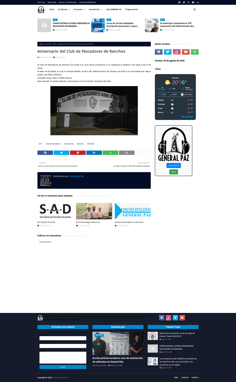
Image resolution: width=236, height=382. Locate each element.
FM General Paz (101, 365)
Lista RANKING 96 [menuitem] (113, 9)
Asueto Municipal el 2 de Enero (129, 222)
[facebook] (179, 2)
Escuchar (173, 165)
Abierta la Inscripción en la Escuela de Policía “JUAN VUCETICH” (177, 335)
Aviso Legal (52, 2)
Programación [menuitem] (131, 9)
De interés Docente (46, 222)
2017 (54, 44)
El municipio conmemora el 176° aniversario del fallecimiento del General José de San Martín (176, 25)
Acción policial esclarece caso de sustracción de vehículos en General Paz (117, 360)
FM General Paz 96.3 (60, 378)
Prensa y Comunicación (67, 2)
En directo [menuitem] (62, 9)
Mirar (173, 172)
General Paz (68, 144)
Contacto (195, 377)
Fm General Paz (46, 57)
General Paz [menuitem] (94, 9)
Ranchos (80, 144)
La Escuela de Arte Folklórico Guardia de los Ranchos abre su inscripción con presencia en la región (178, 361)
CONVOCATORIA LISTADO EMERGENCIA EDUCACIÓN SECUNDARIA (71, 24)
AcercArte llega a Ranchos (88, 222)
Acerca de (41, 2)
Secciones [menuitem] (78, 9)
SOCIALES (90, 144)
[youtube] (193, 2)
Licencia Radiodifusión (87, 2)
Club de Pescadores (53, 144)
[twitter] (184, 2)
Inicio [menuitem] (51, 9)
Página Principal (45, 44)
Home (176, 377)
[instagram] (188, 2)
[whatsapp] (197, 2)
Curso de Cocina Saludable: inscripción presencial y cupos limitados (121, 25)
